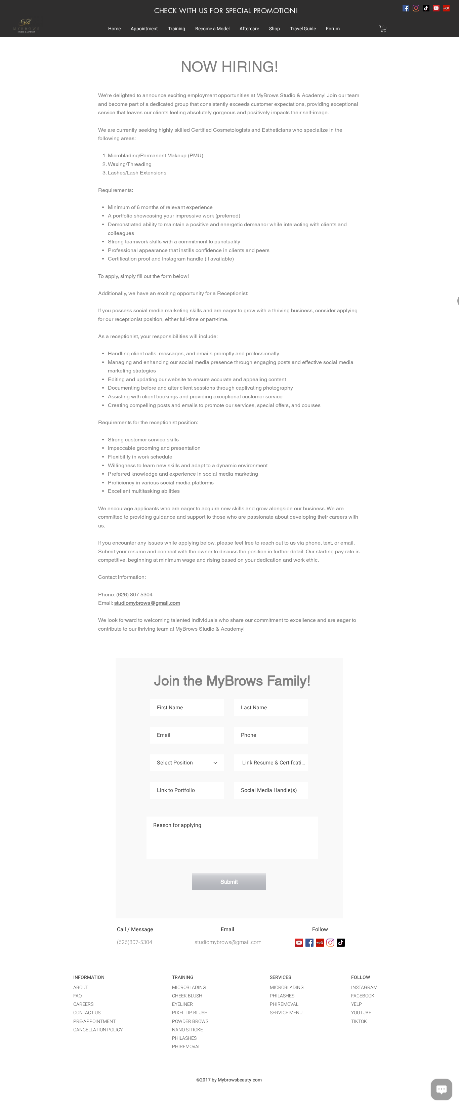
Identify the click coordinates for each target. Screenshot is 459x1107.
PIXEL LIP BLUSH (190, 1012)
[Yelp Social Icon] (446, 8)
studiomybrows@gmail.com (147, 603)
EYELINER (182, 1004)
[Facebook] (309, 943)
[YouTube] (436, 8)
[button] (144, 29)
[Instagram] (330, 943)
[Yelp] (320, 943)
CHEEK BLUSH (187, 995)
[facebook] (406, 8)
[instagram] (416, 8)
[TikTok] (426, 8)
